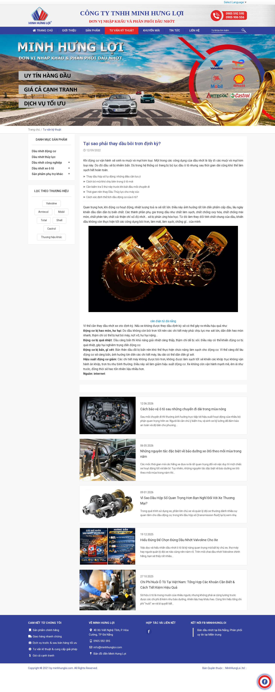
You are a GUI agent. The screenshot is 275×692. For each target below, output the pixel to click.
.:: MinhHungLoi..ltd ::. (235, 668)
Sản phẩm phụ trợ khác (47, 174)
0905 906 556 (235, 17)
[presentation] (3, 80)
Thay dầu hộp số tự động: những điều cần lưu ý (113, 176)
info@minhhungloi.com (108, 647)
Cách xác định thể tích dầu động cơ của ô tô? (112, 197)
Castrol (51, 228)
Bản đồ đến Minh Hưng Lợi (110, 653)
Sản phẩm (92, 30)
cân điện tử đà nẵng (163, 321)
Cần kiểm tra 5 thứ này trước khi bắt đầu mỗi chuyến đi (118, 186)
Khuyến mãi (151, 30)
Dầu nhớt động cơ (44, 151)
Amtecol (43, 211)
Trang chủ (44, 30)
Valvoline (51, 203)
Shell (59, 220)
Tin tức (174, 30)
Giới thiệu (69, 30)
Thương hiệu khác (51, 237)
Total (44, 220)
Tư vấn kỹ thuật (121, 30)
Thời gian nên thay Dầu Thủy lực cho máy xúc (112, 191)
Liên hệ (194, 30)
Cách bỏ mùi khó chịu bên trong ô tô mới (109, 181)
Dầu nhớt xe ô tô (43, 168)
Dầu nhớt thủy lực (44, 157)
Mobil (61, 211)
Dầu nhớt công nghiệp (47, 162)
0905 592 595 (235, 13)
